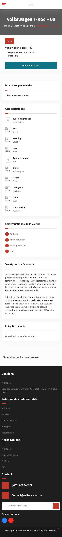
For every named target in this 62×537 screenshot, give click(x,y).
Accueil (6, 26)
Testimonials (8, 432)
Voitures (6, 408)
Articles (5, 414)
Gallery (5, 461)
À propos (6, 383)
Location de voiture (23, 26)
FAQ (3, 467)
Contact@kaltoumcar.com (27, 495)
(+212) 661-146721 (22, 485)
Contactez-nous (10, 420)
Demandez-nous (31, 65)
